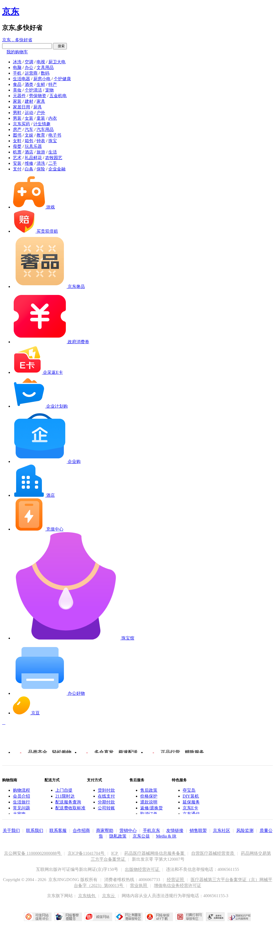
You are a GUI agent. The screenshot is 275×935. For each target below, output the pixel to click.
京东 (10, 11)
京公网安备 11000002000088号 (33, 853)
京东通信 (191, 814)
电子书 (54, 135)
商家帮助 (104, 830)
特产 (52, 84)
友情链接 (174, 830)
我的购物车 (17, 52)
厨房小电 (41, 78)
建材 (29, 101)
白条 (29, 169)
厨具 (37, 107)
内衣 (52, 118)
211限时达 (65, 796)
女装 (29, 118)
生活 (52, 152)
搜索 (60, 46)
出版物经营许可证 (142, 869)
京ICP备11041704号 (87, 853)
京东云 (109, 895)
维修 (29, 163)
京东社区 (221, 830)
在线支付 (106, 796)
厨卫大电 (57, 62)
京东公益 (141, 836)
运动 (29, 112)
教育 (41, 135)
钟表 (41, 140)
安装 (17, 163)
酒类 (29, 84)
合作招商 (81, 830)
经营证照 (176, 879)
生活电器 (21, 78)
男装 (17, 118)
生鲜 (41, 84)
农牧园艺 (53, 157)
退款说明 (148, 802)
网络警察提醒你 (68, 916)
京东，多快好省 (17, 40)
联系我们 (34, 830)
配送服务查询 (68, 802)
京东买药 (21, 124)
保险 (41, 169)
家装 (17, 101)
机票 (17, 152)
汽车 (29, 129)
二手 (52, 163)
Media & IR (166, 836)
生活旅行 (21, 802)
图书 (17, 135)
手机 (17, 73)
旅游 (41, 152)
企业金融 (57, 169)
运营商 (31, 73)
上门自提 (64, 790)
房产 (17, 129)
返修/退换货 (151, 808)
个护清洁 (33, 90)
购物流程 (21, 790)
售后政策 (148, 790)
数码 (45, 73)
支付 (17, 169)
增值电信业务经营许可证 (177, 885)
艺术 (17, 157)
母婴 (17, 146)
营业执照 (139, 885)
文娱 (29, 135)
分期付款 (106, 802)
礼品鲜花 (33, 157)
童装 (41, 118)
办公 (29, 67)
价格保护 (148, 796)
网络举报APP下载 (159, 916)
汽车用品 (45, 129)
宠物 (49, 90)
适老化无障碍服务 (215, 916)
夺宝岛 (189, 790)
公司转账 (106, 808)
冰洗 (17, 62)
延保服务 (191, 802)
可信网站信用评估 (38, 916)
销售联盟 (198, 830)
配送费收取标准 (70, 808)
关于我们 (11, 830)
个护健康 (62, 78)
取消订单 (148, 814)
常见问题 (21, 808)
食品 (17, 84)
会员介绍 (21, 796)
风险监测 (245, 830)
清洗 (41, 163)
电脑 (17, 67)
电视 (41, 62)
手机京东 (151, 830)
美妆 (17, 90)
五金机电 (58, 95)
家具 (41, 101)
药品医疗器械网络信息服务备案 (155, 853)
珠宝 (52, 140)
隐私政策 (117, 836)
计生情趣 (41, 124)
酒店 (29, 152)
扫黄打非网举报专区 (189, 916)
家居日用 (21, 107)
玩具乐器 (33, 146)
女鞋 (17, 140)
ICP (115, 853)
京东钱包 (87, 895)
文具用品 (45, 67)
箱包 (29, 140)
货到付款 (106, 790)
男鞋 (17, 112)
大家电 (19, 814)
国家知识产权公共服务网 (239, 916)
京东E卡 (190, 808)
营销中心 (128, 830)
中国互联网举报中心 (129, 916)
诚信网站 (98, 916)
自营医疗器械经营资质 (213, 853)
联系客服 (58, 830)
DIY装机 (191, 796)
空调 (29, 62)
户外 (41, 112)
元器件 (19, 95)
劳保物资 (37, 95)
